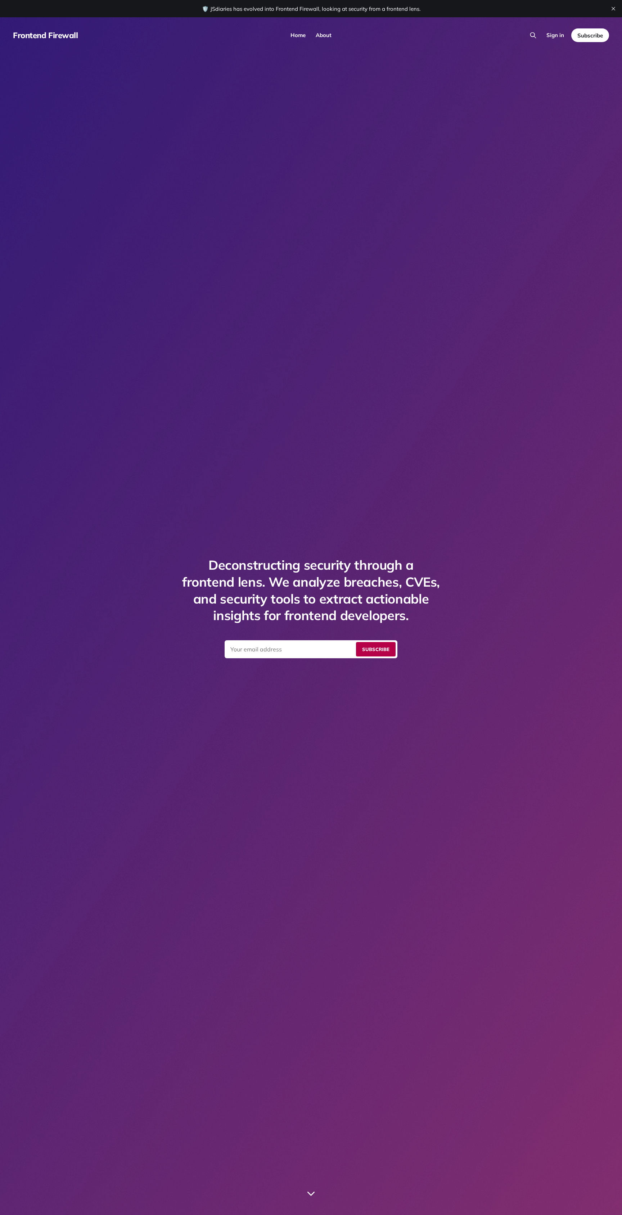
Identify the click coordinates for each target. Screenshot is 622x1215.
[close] (613, 8)
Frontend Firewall (45, 35)
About (324, 35)
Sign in (555, 35)
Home (298, 35)
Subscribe (590, 35)
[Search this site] (533, 35)
